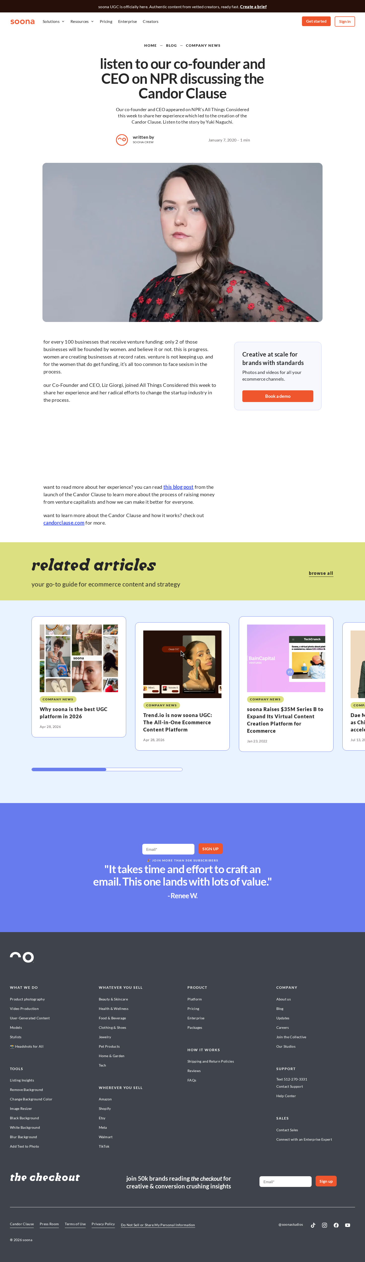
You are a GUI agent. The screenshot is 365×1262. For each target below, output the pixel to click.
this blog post (178, 487)
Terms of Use (75, 1224)
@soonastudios (291, 1224)
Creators (151, 21)
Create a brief (253, 6)
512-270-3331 (295, 1079)
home (150, 45)
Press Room (49, 1224)
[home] (23, 21)
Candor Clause (22, 1224)
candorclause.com (63, 523)
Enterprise (127, 21)
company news (203, 45)
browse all (321, 573)
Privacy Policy (103, 1224)
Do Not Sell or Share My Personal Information (158, 1225)
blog (171, 45)
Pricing (106, 21)
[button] (54, 21)
